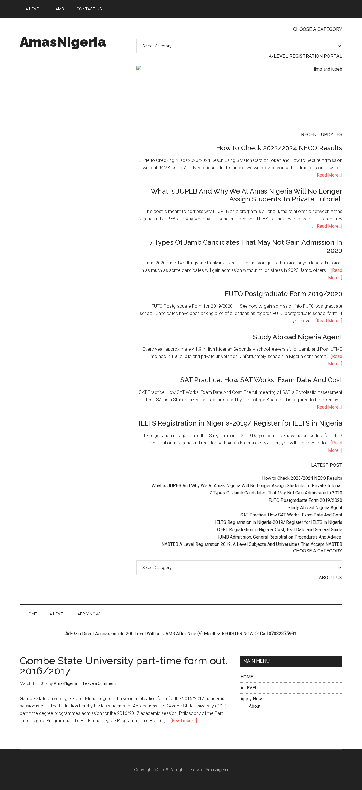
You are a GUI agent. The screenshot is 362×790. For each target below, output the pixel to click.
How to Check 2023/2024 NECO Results (279, 148)
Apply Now (251, 699)
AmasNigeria (63, 42)
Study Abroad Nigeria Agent (297, 337)
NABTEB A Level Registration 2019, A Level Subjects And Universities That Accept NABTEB (251, 544)
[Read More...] (329, 175)
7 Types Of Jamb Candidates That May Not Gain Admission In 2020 (245, 246)
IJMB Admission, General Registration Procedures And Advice (280, 537)
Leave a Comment (99, 683)
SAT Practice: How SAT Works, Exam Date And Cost (261, 380)
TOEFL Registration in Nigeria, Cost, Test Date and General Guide (278, 529)
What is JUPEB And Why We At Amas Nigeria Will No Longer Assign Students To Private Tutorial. (246, 195)
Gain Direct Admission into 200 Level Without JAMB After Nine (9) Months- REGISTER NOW (162, 633)
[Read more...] (184, 720)
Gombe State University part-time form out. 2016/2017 (124, 666)
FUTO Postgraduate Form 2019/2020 (283, 294)
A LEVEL (248, 688)
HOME (246, 677)
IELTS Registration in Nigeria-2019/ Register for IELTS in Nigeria (240, 423)
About (254, 706)
